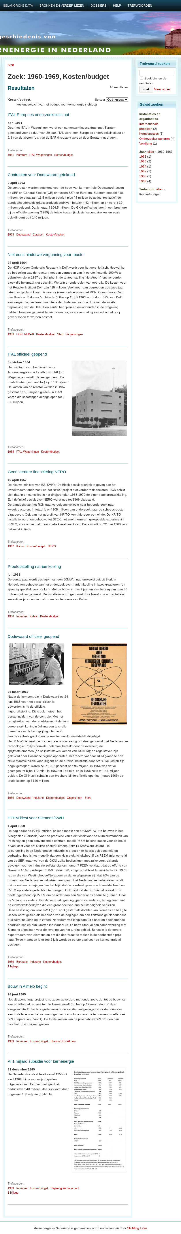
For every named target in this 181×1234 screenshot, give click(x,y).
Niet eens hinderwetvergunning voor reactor (46, 254)
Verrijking (145, 143)
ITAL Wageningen (40, 154)
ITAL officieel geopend (27, 354)
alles (150, 151)
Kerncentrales (149, 133)
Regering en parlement (65, 1188)
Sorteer (100, 99)
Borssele (22, 961)
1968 (11, 616)
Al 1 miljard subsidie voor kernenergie (41, 1061)
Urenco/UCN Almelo (63, 1041)
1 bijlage (13, 966)
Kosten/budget (63, 154)
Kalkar (20, 546)
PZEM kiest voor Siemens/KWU (36, 818)
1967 (11, 546)
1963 (11, 234)
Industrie (21, 616)
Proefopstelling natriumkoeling (34, 566)
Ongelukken (74, 797)
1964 (11, 451)
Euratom (21, 154)
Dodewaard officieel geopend (33, 636)
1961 (11, 154)
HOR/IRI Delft (25, 334)
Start (11, 65)
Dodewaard (23, 234)
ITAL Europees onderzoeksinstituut (38, 115)
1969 (11, 797)
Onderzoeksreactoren (154, 138)
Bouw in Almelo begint (27, 986)
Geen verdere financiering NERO (37, 472)
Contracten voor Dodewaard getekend (41, 175)
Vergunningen (74, 334)
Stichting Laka (137, 1228)
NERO (52, 546)
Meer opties (162, 89)
